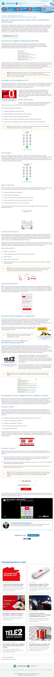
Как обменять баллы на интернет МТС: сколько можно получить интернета (40, 644)
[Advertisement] (27, 552)
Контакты (7, 669)
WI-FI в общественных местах (36, 9)
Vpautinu (12, 4)
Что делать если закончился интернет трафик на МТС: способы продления (13, 585)
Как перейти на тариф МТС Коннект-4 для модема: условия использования (13, 614)
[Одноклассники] (26, 539)
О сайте (2, 669)
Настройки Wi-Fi (23, 9)
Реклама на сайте (48, 669)
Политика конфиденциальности (31, 669)
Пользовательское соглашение (17, 669)
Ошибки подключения (33, 611)
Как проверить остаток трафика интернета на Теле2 (9, 365)
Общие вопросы (32, 642)
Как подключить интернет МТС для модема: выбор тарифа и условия (39, 585)
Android (20, 15)
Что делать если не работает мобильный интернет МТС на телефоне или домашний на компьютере (40, 615)
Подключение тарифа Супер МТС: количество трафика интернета (9, 100)
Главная (4, 15)
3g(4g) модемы (32, 582)
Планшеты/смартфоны (12, 15)
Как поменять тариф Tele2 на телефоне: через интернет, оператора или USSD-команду (14, 645)
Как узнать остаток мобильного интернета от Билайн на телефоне (45, 337)
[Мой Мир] (28, 539)
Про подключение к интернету (10, 9)
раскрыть (14, 36)
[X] (30, 539)
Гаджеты (49, 9)
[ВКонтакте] (24, 539)
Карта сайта (41, 669)
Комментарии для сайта (8, 659)
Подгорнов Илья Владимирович (21, 523)
